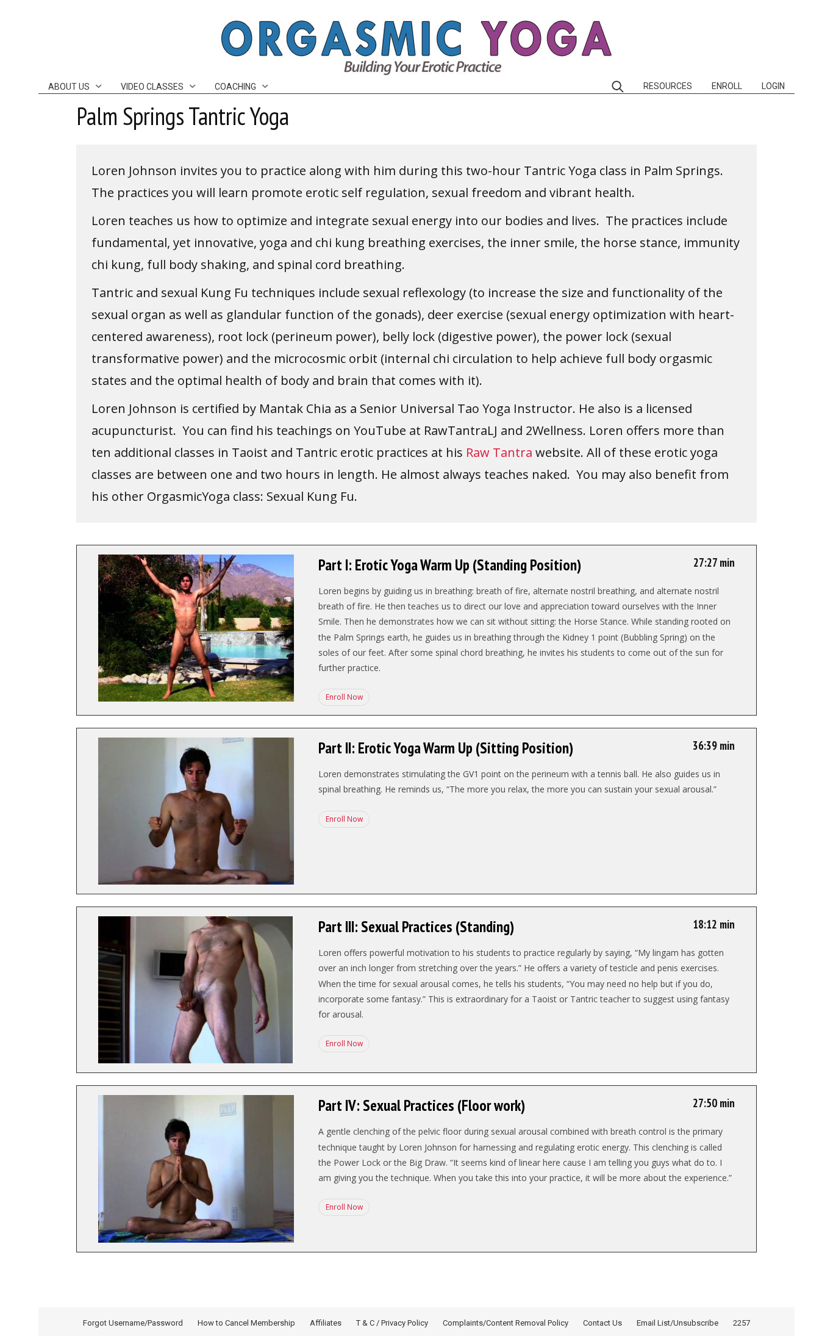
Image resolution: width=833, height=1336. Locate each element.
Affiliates (325, 1322)
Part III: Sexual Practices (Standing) (416, 926)
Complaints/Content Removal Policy (505, 1322)
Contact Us (602, 1322)
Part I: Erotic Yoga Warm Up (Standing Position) (449, 565)
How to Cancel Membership (246, 1322)
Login (773, 86)
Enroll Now (343, 697)
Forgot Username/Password (133, 1322)
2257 (741, 1322)
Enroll (727, 86)
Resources (667, 86)
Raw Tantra (499, 452)
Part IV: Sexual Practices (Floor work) (421, 1105)
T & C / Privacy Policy (392, 1322)
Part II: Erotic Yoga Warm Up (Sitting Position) (445, 748)
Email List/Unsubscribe (677, 1322)
